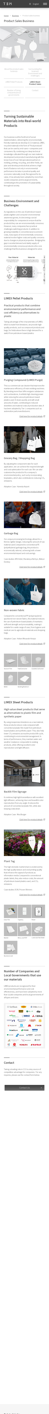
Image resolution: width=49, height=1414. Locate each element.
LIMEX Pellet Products (13, 82)
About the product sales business (13, 70)
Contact (35, 90)
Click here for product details (30, 416)
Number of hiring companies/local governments (14, 92)
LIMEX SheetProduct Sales (35, 83)
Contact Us (24, 1087)
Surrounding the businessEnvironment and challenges (35, 72)
